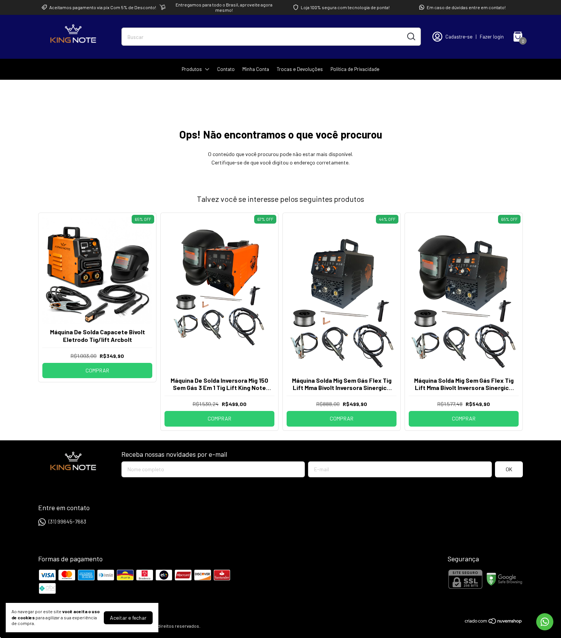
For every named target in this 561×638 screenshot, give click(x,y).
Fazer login (492, 37)
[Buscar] (410, 36)
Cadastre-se (458, 37)
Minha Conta (255, 69)
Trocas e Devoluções (300, 69)
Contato (226, 69)
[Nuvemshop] (493, 622)
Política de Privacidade (354, 69)
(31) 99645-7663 (67, 521)
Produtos (192, 69)
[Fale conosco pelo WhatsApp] (544, 621)
